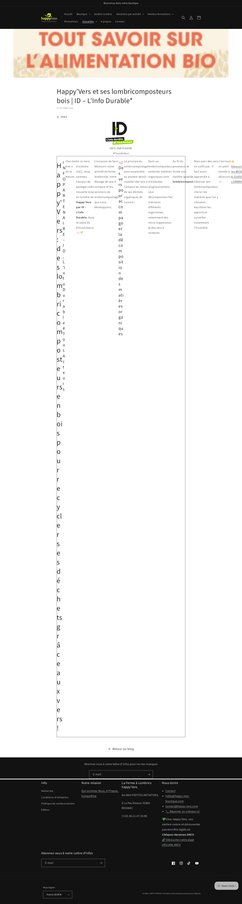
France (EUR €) (54, 894)
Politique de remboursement (58, 803)
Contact (170, 791)
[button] (83, 14)
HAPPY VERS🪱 (155, 893)
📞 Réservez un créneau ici (182, 811)
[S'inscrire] (149, 774)
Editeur (45, 809)
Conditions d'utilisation (54, 797)
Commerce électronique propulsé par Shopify (181, 893)
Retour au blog (123, 749)
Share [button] (64, 116)
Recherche (47, 790)
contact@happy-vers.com (181, 806)
